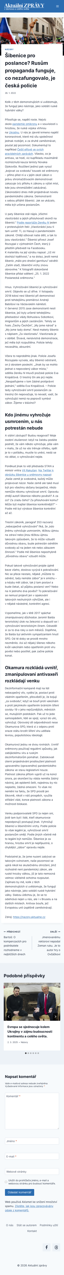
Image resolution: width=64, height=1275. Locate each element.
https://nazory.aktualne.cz (29, 917)
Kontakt (32, 1231)
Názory (9, 49)
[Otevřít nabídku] (57, 6)
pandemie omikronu (24, 124)
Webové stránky (16, 1171)
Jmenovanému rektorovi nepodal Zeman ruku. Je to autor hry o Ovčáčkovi (49, 943)
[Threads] (56, 1247)
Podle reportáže (33, 222)
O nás (9, 1225)
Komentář (13, 1096)
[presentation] (32, 1002)
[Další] (55, 1016)
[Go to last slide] (8, 1016)
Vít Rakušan (29, 470)
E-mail (11, 1156)
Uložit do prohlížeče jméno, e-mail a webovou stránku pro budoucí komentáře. (32, 1182)
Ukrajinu (14, 132)
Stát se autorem (27, 1225)
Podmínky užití (49, 1225)
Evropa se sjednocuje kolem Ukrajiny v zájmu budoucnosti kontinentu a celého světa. (29, 1031)
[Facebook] (46, 1247)
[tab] (26, 1053)
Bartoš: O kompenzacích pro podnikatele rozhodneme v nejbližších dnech (15, 943)
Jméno (11, 1141)
